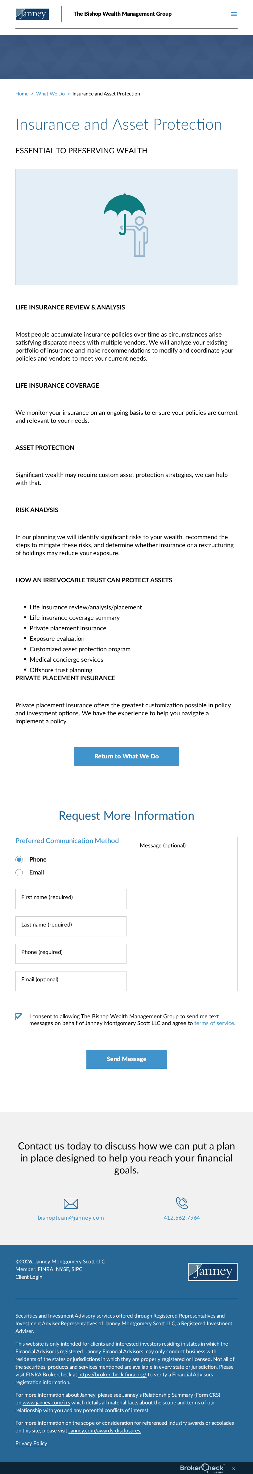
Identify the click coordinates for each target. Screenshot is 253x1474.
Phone (38, 860)
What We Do (50, 93)
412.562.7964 (182, 1218)
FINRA (45, 1269)
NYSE (62, 1269)
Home (21, 93)
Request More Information (126, 816)
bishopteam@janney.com (71, 1218)
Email (36, 873)
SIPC (77, 1269)
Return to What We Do (126, 756)
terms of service (214, 1023)
